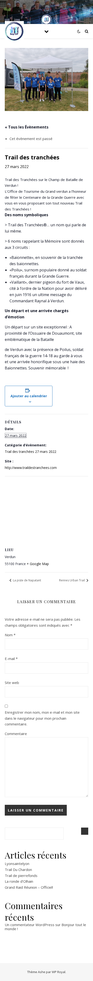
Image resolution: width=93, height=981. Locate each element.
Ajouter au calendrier (28, 396)
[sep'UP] (14, 31)
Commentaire (16, 733)
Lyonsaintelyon (17, 863)
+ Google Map (38, 563)
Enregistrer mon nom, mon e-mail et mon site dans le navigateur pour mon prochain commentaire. (42, 718)
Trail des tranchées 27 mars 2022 (30, 451)
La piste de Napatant (26, 580)
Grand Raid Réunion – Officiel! (29, 887)
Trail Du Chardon (18, 869)
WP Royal (58, 972)
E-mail (11, 658)
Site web (12, 682)
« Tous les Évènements (26, 127)
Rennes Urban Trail (72, 580)
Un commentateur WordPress (29, 924)
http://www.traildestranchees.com (31, 467)
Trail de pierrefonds (21, 875)
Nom (10, 634)
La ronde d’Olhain (19, 881)
